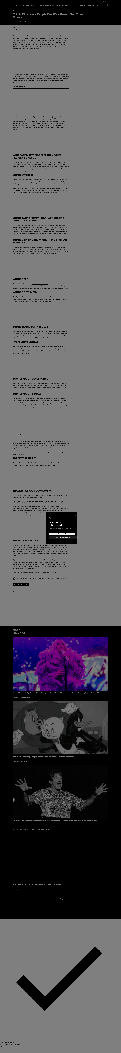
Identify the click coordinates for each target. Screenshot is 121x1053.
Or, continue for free (61, 541)
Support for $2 (62, 533)
